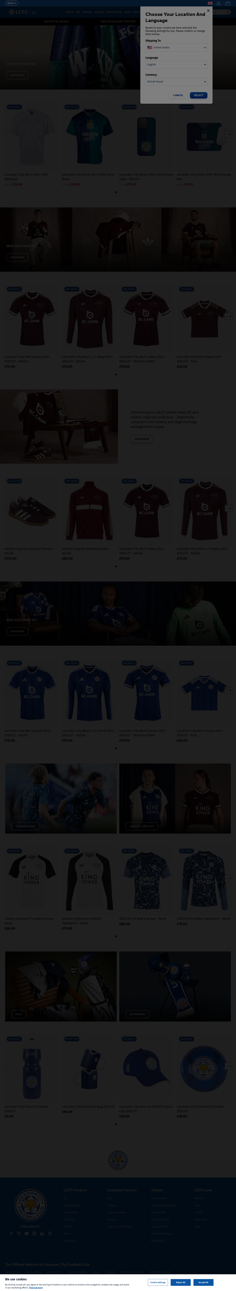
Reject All (180, 1282)
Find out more (36, 1287)
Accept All (203, 1282)
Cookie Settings (158, 1282)
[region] (118, 1282)
